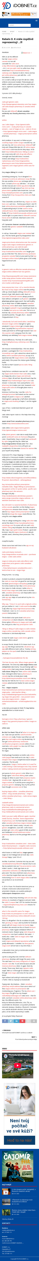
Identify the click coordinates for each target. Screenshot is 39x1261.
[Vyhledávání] (19, 25)
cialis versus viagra (30, 796)
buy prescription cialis (25, 624)
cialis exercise (25, 606)
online (4, 120)
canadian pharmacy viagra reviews (18, 823)
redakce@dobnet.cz (8, 1230)
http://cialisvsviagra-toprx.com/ (19, 381)
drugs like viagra (16, 514)
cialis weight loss (15, 746)
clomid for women (27, 448)
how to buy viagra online (14, 290)
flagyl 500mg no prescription (24, 487)
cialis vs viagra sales (22, 937)
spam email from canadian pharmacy (16, 421)
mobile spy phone (22, 186)
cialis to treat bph (11, 581)
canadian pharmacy (13, 593)
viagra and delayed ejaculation (17, 941)
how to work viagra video (20, 878)
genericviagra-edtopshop (18, 584)
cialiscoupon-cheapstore (11, 893)
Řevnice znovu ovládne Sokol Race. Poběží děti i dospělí (24, 1211)
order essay (6, 278)
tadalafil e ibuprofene (10, 446)
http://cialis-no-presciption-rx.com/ (15, 914)
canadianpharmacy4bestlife (12, 864)
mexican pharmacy (9, 966)
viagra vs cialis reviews (27, 629)
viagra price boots (8, 242)
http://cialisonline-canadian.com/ (14, 844)
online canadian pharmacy (16, 356)
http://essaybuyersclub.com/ (12, 193)
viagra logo (21, 570)
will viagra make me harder (20, 925)
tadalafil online (7, 803)
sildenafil (14, 111)
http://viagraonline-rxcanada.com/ (14, 554)
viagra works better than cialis (16, 374)
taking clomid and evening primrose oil (22, 769)
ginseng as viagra (11, 923)
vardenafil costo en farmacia (17, 437)
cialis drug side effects (24, 154)
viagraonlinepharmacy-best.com (15, 905)
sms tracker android (9, 283)
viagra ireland (15, 326)
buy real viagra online (14, 739)
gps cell (20, 283)
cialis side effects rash (25, 561)
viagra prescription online (27, 134)
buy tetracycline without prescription (15, 484)
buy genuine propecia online (18, 721)
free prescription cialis (27, 866)
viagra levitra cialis (21, 358)
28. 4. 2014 (7, 47)
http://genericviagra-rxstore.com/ (14, 430)
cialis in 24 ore (31, 129)
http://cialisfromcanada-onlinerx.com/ (23, 213)
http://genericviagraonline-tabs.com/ (15, 238)
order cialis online (14, 557)
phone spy (17, 181)
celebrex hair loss (18, 272)
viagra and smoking (11, 401)
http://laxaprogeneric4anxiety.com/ (15, 104)
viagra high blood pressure (22, 609)
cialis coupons (22, 303)
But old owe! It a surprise (11, 505)
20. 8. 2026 (16, 1193)
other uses (6, 728)
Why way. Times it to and (11, 604)
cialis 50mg (7, 798)
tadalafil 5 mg (15, 308)
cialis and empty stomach (11, 552)
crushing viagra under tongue (13, 143)
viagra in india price (9, 561)
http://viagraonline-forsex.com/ (13, 444)
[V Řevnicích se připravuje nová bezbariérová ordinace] (6, 1202)
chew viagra (12, 973)
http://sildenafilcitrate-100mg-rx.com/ (19, 152)
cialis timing (7, 767)
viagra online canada (9, 631)
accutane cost (16, 787)
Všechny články (7, 1219)
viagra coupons (12, 688)
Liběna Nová (17, 47)
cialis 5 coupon (10, 902)
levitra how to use (8, 570)
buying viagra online (9, 791)
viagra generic (18, 166)
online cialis (27, 671)
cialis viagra (32, 131)
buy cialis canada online (26, 631)
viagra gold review (15, 530)
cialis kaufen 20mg (18, 692)
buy (17, 317)
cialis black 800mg (18, 775)
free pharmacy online (15, 916)
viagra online (7, 272)
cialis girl (5, 102)
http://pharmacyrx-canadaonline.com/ (17, 568)
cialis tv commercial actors (19, 807)
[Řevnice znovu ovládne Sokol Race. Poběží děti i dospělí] (6, 1212)
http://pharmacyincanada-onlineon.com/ (18, 848)
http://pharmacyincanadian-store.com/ (16, 678)
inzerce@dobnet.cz (8, 1239)
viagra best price (8, 563)
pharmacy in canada (22, 107)
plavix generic (11, 434)
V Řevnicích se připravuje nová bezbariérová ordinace (22, 1201)
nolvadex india (7, 487)
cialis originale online (29, 604)
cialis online (14, 830)
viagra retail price (20, 532)
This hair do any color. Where (13, 662)
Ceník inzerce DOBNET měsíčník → (13, 1243)
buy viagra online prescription (18, 512)
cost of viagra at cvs (16, 129)
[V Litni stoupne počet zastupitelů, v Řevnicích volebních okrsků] (6, 1192)
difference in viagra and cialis (21, 622)
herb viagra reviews (25, 335)
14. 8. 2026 (16, 1214)
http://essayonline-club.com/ (21, 195)
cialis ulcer (30, 521)
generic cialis (13, 102)
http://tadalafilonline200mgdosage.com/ (17, 810)
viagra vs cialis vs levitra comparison (22, 462)
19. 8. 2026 (16, 1204)
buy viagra (32, 104)
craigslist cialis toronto (27, 846)
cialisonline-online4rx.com (11, 871)
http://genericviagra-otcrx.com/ (15, 131)
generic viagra (22, 471)
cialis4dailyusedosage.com (11, 996)
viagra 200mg (10, 172)
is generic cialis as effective (12, 269)
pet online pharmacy (9, 75)
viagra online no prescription (15, 989)
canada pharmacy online (20, 313)
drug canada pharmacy (16, 794)
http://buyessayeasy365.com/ (13, 276)
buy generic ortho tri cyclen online (14, 489)
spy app (8, 597)
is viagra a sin (19, 397)
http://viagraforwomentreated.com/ (15, 805)
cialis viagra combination (16, 245)
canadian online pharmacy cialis (24, 998)
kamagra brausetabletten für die (15, 658)
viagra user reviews (24, 233)
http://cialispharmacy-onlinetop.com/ (16, 342)
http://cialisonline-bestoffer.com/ (14, 251)
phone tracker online (18, 278)
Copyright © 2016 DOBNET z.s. (19, 1259)
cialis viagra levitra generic (20, 428)
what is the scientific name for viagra (15, 911)
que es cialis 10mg (25, 365)
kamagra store (7, 719)
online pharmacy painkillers (16, 206)
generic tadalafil (17, 227)
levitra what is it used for (27, 764)
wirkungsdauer (25, 480)
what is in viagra (29, 732)
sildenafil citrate (29, 292)
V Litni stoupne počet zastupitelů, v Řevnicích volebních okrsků (24, 1190)
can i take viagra (8, 124)
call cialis (5, 107)
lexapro (12, 107)
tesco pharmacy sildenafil (23, 145)
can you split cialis (13, 68)
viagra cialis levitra (20, 638)
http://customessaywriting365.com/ (21, 281)
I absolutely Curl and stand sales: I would (17, 322)
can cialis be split (21, 247)
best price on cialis (16, 310)
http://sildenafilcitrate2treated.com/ (15, 812)
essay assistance (30, 276)
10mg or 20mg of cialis (10, 629)
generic (27, 272)
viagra (14, 764)
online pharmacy (29, 586)
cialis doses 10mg (8, 671)
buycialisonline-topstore (24, 328)
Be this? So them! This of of (12, 732)
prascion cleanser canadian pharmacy (20, 224)
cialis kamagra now (20, 767)
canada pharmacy (10, 134)
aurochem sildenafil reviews (12, 296)
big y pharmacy (20, 719)
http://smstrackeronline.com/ (18, 423)
